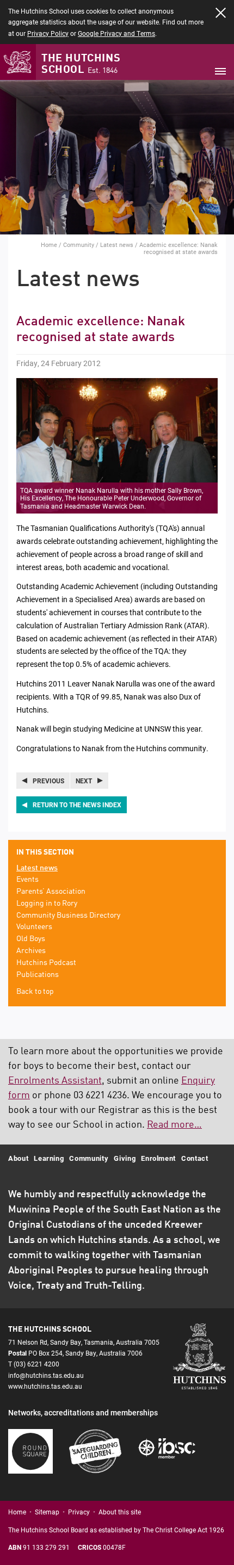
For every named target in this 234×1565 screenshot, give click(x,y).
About (18, 1158)
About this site (119, 1511)
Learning (49, 1158)
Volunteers (34, 927)
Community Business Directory (68, 915)
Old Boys (30, 939)
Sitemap (47, 1511)
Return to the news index (77, 804)
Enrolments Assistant (55, 1081)
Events (27, 879)
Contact (194, 1158)
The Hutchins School (80, 64)
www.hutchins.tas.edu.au (45, 1386)
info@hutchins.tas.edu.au (46, 1375)
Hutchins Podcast (46, 963)
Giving (125, 1158)
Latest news (116, 244)
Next (84, 780)
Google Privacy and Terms (116, 33)
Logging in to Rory (46, 903)
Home (49, 244)
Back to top (35, 991)
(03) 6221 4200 (36, 1363)
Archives (31, 951)
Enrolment (158, 1158)
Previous (48, 780)
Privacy (79, 1511)
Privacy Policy (48, 33)
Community (78, 244)
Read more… (174, 1125)
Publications (37, 975)
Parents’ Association (50, 891)
